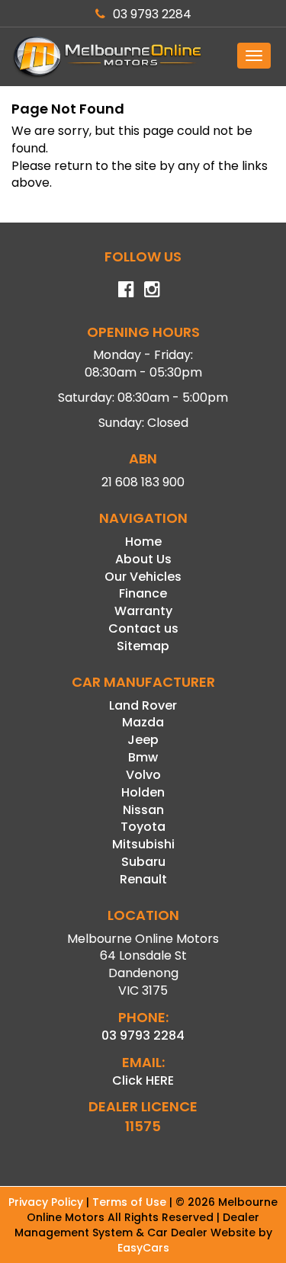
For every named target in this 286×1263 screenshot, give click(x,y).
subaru (143, 861)
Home (143, 541)
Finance (143, 593)
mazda (143, 722)
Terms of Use (130, 1202)
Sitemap (143, 646)
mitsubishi (143, 844)
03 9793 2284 (152, 14)
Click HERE (143, 1080)
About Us (143, 559)
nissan (143, 810)
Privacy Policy (47, 1202)
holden (143, 792)
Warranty (143, 611)
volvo (143, 775)
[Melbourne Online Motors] (143, 57)
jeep (143, 740)
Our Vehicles (143, 576)
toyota (143, 826)
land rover (143, 705)
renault (143, 879)
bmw (143, 757)
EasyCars (143, 1247)
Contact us (143, 628)
